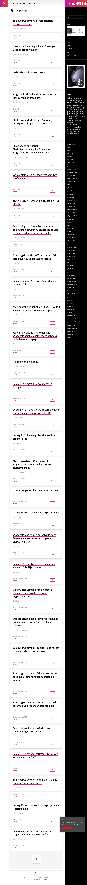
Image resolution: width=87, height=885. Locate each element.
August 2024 (71, 219)
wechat (69, 129)
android (70, 98)
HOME (13, 3)
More (52, 36)
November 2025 (72, 172)
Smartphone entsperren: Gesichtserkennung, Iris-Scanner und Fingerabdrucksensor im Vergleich (33, 149)
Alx (46, 879)
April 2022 (71, 306)
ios (83, 105)
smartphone (70, 122)
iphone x (80, 114)
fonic (81, 103)
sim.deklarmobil (74, 120)
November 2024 (72, 209)
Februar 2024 (71, 237)
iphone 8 (71, 114)
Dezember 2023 (72, 244)
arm (81, 98)
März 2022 (71, 309)
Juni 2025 (70, 188)
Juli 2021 (70, 334)
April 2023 (71, 269)
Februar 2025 (71, 200)
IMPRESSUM (31, 3)
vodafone (78, 127)
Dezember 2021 (72, 319)
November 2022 (72, 284)
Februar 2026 (71, 163)
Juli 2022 (70, 297)
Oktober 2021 (71, 325)
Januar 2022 (71, 315)
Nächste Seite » (36, 859)
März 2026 (71, 159)
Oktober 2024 (71, 213)
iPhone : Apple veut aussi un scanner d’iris (35, 490)
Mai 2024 (70, 228)
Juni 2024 (70, 225)
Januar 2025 (71, 203)
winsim (70, 133)
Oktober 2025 (71, 175)
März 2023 (71, 272)
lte (69, 116)
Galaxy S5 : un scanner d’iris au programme (36, 512)
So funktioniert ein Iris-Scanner (29, 72)
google (75, 105)
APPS (69, 46)
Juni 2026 (70, 150)
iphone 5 (80, 109)
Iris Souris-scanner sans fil (26, 362)
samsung (74, 118)
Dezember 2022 (72, 281)
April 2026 (71, 156)
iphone (71, 109)
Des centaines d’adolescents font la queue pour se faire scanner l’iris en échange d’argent (35, 622)
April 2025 (71, 194)
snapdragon (76, 122)
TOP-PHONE (21, 3)
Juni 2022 (70, 300)
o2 (76, 116)
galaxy (69, 105)
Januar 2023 (71, 278)
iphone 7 (80, 111)
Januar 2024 (71, 241)
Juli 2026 (70, 147)
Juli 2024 (70, 222)
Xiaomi (76, 133)
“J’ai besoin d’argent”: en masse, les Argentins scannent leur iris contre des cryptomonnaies (33, 464)
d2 (70, 103)
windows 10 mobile (73, 131)
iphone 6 (71, 111)
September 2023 (72, 253)
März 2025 (71, 197)
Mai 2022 (70, 303)
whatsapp (76, 129)
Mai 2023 (70, 266)
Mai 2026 (70, 153)
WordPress (35, 879)
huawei (79, 105)
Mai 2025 (70, 191)
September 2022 (72, 290)
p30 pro (83, 116)
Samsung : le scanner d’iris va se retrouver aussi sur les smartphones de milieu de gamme (35, 677)
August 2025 (71, 181)
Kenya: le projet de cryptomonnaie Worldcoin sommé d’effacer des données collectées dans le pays (35, 336)
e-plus (75, 103)
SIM (69, 52)
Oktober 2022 (71, 287)
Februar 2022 (71, 312)
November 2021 (72, 322)
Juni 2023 (70, 262)
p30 (79, 116)
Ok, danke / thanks (66, 828)
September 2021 (72, 328)
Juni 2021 (70, 337)
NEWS (70, 49)
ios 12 (72, 107)
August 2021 (71, 331)
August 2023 (71, 256)
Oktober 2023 (71, 250)
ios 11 (68, 107)
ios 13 (76, 107)
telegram (80, 125)
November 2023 (72, 247)
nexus (73, 116)
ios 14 (80, 107)
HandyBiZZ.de (76, 3)
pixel (68, 118)
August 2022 (71, 294)
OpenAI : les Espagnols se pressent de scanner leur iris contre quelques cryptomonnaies (33, 593)
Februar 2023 (71, 275)
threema (70, 127)
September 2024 (72, 216)
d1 (68, 103)
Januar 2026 (71, 166)
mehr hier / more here (72, 824)
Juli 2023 (70, 259)
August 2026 (71, 144)
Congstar (78, 100)
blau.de (70, 100)
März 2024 (71, 234)
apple (76, 98)
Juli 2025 (70, 184)
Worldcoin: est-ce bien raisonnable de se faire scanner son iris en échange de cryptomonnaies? (34, 538)
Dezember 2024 (72, 206)
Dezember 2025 (72, 169)
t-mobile (72, 125)
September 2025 (72, 178)
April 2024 (71, 231)
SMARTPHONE (72, 55)
